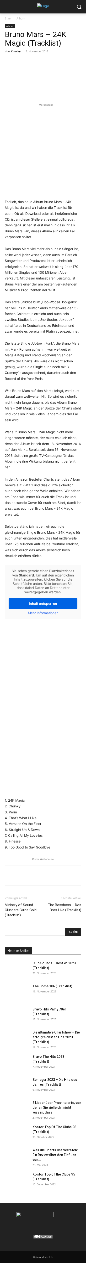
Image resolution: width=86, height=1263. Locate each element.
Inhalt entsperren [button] (43, 603)
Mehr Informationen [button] (43, 613)
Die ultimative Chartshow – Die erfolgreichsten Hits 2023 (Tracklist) (56, 1037)
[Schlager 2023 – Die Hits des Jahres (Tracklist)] (17, 1085)
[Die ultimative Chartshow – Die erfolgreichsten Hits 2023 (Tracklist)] (17, 1038)
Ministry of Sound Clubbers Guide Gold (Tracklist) (21, 910)
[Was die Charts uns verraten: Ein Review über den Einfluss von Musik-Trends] (17, 1156)
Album (20, 18)
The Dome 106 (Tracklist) (52, 986)
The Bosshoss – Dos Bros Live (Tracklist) (64, 907)
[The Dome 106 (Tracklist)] (17, 992)
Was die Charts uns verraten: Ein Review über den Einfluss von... (55, 1155)
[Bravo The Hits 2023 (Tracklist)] (17, 1062)
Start (8, 18)
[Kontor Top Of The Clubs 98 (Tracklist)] (17, 1133)
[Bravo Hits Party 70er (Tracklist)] (17, 1015)
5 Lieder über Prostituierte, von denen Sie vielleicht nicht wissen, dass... (56, 1107)
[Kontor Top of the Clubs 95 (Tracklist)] (17, 1180)
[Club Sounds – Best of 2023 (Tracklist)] (17, 969)
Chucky (16, 51)
